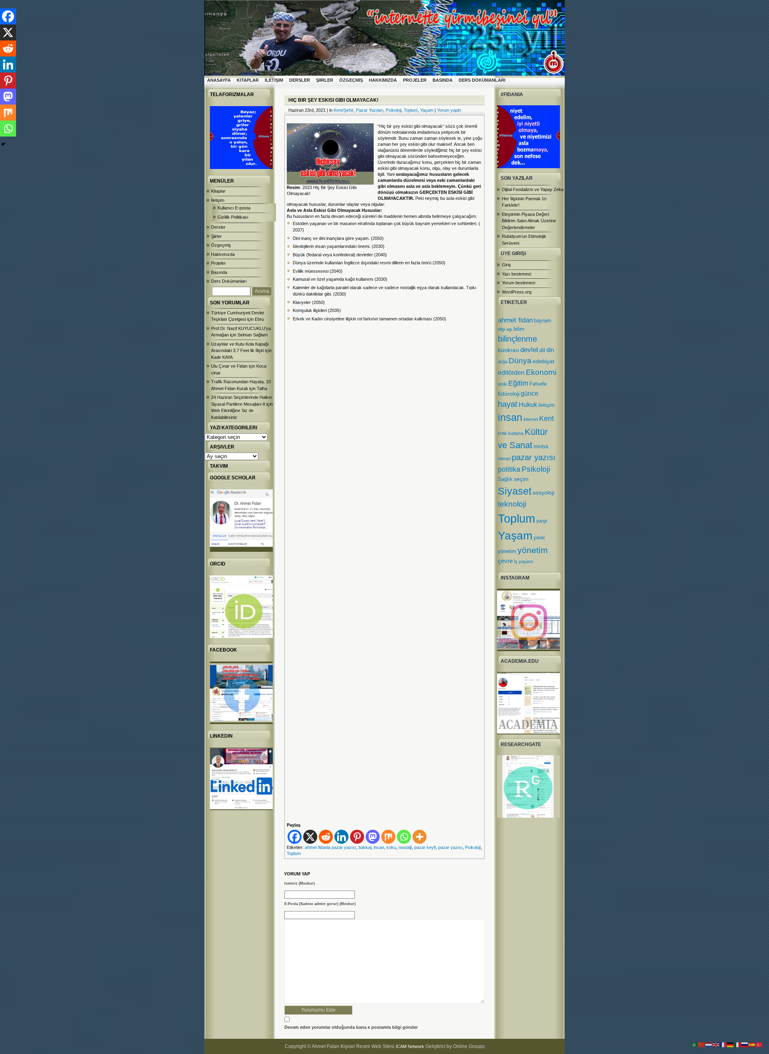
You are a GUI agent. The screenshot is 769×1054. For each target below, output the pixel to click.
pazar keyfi (425, 847)
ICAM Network (410, 1046)
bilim (518, 329)
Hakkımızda (383, 80)
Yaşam (515, 535)
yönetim (532, 550)
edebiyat (543, 361)
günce (529, 393)
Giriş (506, 264)
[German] (730, 1044)
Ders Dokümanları (482, 80)
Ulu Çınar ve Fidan (229, 366)
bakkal (364, 847)
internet (530, 419)
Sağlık (505, 479)
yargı (541, 521)
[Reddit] (326, 837)
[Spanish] (752, 1044)
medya (540, 446)
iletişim (546, 405)
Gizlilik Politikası (232, 217)
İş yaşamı (523, 561)
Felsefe (538, 384)
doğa (502, 361)
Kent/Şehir (344, 110)
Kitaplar (248, 80)
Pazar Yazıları (369, 110)
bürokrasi (508, 350)
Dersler (299, 80)
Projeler (415, 80)
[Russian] (745, 1044)
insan (510, 417)
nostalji (405, 847)
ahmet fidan (515, 320)
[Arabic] (694, 1044)
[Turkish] (759, 1044)
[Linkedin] (341, 837)
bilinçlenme (517, 338)
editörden (511, 372)
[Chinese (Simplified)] (701, 1044)
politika (509, 469)
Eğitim (518, 383)
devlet (529, 350)
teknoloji (512, 504)
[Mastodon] (373, 837)
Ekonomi (541, 372)
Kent (546, 418)
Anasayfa (219, 80)
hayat (507, 404)
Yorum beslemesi (518, 282)
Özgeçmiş (351, 80)
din (550, 350)
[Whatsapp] (404, 837)
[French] (723, 1044)
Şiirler (324, 80)
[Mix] (388, 837)
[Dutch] (709, 1044)
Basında (443, 80)
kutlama (515, 433)
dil (542, 350)
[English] (716, 1044)
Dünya (520, 360)
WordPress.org (516, 292)
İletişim (274, 80)
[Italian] (737, 1044)
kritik (502, 433)
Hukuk (528, 404)
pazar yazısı (534, 457)
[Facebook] (295, 837)
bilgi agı (505, 329)
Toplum (516, 518)
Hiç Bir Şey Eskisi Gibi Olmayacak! (333, 100)
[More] (420, 837)
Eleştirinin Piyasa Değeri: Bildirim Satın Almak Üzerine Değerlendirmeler (529, 221)
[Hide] (3, 144)
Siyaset (514, 491)
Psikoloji (535, 469)
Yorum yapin (449, 110)
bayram (542, 321)
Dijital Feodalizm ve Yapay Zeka (533, 189)
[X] (310, 837)
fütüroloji (508, 393)
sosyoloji (543, 492)
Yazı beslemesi (516, 274)
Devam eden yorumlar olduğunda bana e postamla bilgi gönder (351, 1027)
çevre (505, 560)
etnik (502, 384)
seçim (521, 479)
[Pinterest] (357, 837)
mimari (504, 458)
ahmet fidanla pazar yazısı (330, 847)
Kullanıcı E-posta (233, 207)
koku (391, 847)
